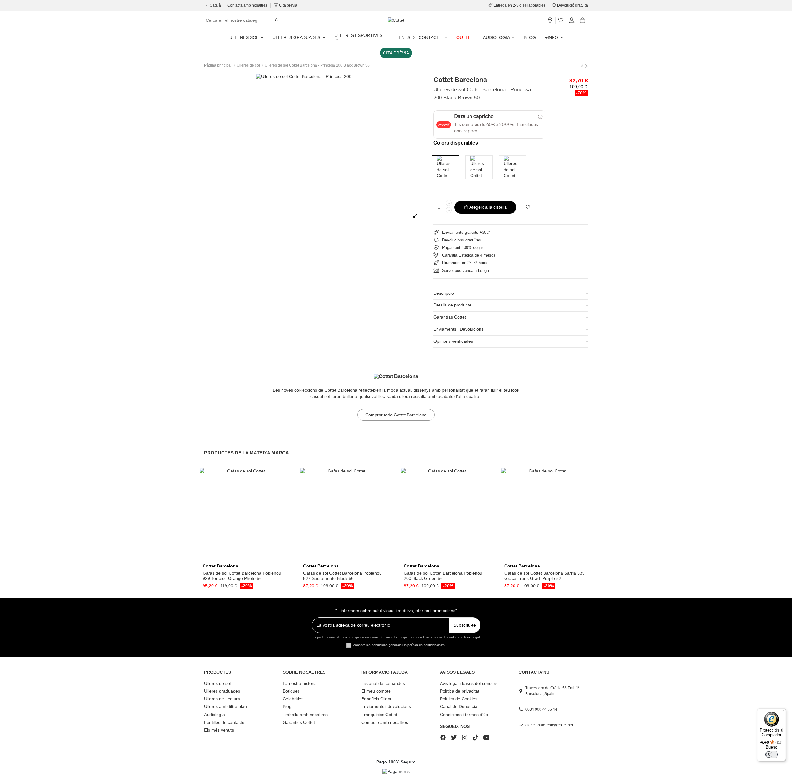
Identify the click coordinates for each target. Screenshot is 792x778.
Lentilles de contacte (224, 722)
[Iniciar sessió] (572, 20)
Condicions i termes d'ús (464, 714)
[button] (554, 37)
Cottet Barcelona (460, 80)
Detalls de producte (452, 304)
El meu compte (376, 691)
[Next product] (586, 65)
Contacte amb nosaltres (384, 722)
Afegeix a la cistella (488, 207)
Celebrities (293, 698)
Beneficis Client (376, 698)
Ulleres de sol (217, 683)
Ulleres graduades (222, 691)
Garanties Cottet (299, 722)
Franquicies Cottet (379, 714)
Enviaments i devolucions (386, 706)
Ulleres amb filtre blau (225, 706)
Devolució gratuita (572, 5)
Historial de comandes (383, 683)
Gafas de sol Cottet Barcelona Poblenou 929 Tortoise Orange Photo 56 (242, 576)
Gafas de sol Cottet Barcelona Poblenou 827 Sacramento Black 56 (342, 576)
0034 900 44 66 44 (541, 709)
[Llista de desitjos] (561, 20)
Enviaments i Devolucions (458, 329)
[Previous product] (583, 65)
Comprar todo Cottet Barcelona (396, 414)
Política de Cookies (458, 698)
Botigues (291, 691)
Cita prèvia (287, 5)
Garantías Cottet (449, 317)
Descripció (443, 293)
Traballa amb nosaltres (305, 714)
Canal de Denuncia (458, 706)
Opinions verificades (453, 341)
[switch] (771, 754)
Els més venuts (219, 730)
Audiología (214, 714)
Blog (287, 706)
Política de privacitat (459, 691)
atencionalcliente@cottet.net (549, 725)
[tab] (510, 294)
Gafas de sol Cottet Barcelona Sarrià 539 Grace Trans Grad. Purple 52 (544, 576)
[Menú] (782, 712)
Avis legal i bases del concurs (468, 683)
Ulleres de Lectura (222, 698)
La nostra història (300, 683)
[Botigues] (550, 20)
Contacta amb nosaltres (247, 5)
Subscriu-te (465, 625)
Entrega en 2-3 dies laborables (519, 5)
